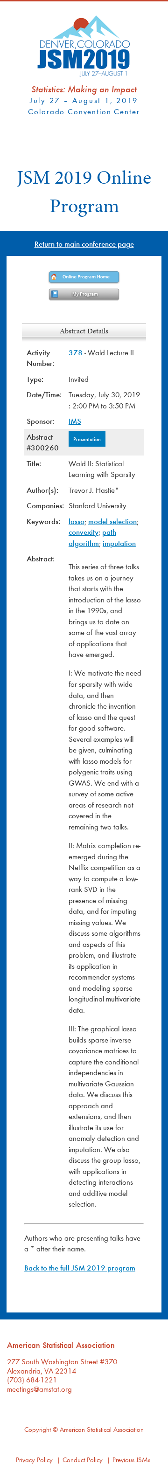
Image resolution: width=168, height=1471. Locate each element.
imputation (119, 543)
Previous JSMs (131, 1459)
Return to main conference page (84, 243)
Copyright (37, 1429)
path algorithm (92, 537)
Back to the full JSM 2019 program (79, 1267)
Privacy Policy (34, 1459)
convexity (83, 531)
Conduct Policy (83, 1459)
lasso (76, 521)
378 (76, 352)
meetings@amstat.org (39, 1389)
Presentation (87, 438)
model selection (112, 521)
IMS (75, 420)
